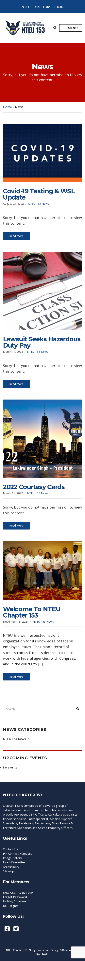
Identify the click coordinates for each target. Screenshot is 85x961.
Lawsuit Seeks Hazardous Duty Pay (41, 342)
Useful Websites (14, 862)
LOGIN (59, 7)
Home (7, 107)
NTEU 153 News (38, 203)
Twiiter (16, 929)
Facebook (7, 929)
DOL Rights (11, 906)
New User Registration (18, 892)
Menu (72, 28)
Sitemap (8, 871)
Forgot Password (15, 897)
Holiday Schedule (14, 901)
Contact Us (10, 849)
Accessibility (11, 867)
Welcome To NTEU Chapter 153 (32, 612)
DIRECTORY (42, 7)
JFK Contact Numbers (17, 853)
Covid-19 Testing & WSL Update (39, 194)
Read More (16, 236)
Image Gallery (12, 858)
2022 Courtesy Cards (34, 487)
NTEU (26, 7)
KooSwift (42, 954)
